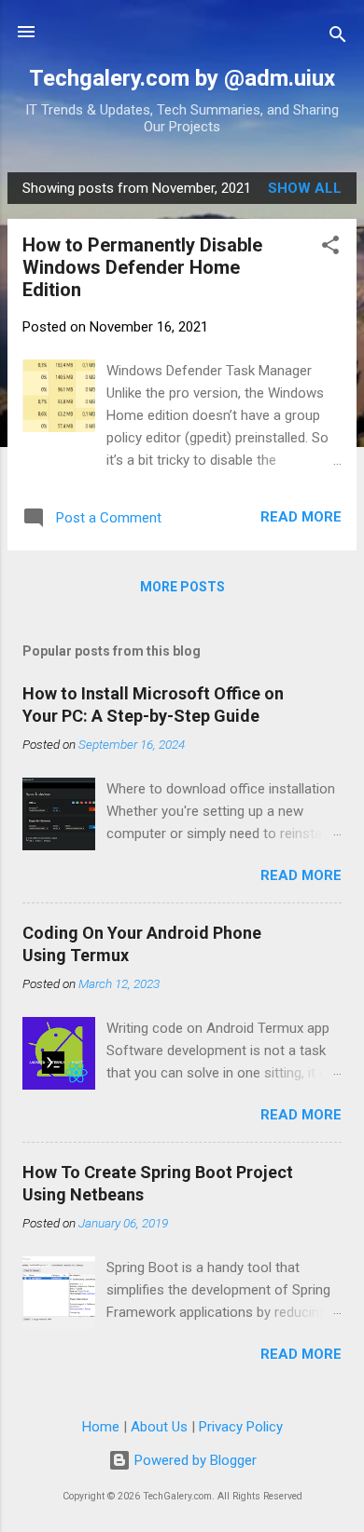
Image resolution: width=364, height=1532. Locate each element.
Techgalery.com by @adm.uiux (182, 78)
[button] (330, 248)
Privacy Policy (241, 1426)
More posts (182, 586)
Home (100, 1426)
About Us (159, 1426)
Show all (305, 188)
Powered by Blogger (194, 1460)
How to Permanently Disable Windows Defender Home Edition (142, 267)
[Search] (338, 37)
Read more (301, 516)
